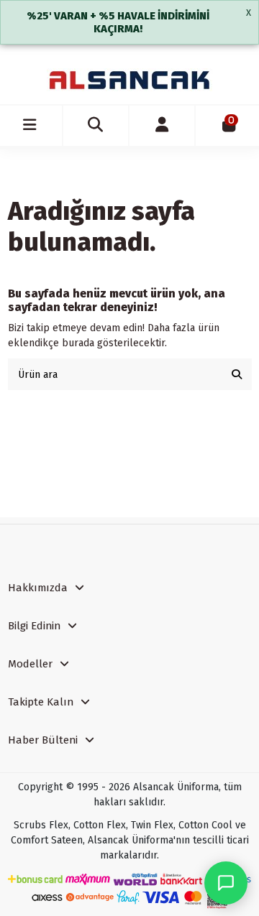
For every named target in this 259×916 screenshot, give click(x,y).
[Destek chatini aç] (225, 883)
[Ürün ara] (237, 373)
